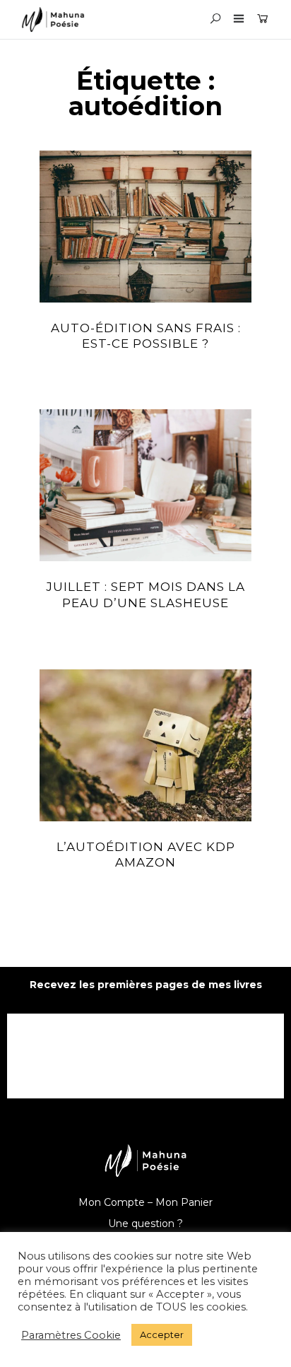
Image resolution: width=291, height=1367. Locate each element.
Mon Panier (184, 1202)
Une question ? (145, 1223)
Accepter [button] (162, 1334)
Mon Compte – (116, 1202)
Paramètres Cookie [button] (71, 1335)
